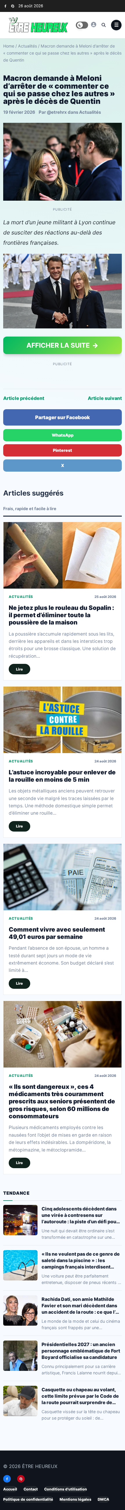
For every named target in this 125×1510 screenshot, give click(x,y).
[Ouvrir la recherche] (103, 24)
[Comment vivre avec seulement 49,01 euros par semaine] (62, 877)
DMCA (103, 1499)
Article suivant (105, 398)
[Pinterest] (12, 6)
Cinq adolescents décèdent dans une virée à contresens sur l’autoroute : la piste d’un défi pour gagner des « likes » (80, 1215)
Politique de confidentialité (28, 1499)
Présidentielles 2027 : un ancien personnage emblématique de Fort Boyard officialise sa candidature (81, 1350)
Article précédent (23, 398)
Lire (19, 669)
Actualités (27, 45)
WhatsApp (63, 435)
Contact (31, 1489)
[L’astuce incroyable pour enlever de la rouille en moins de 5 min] (62, 720)
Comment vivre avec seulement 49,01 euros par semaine (57, 933)
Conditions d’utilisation (65, 1489)
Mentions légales (75, 1499)
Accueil (10, 1489)
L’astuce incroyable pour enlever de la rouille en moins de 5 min (62, 776)
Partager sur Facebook (62, 417)
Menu (116, 25)
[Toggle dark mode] (82, 25)
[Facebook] (5, 6)
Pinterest (62, 450)
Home (8, 45)
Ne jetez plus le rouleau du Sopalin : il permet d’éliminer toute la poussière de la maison (61, 615)
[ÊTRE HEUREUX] (93, 24)
